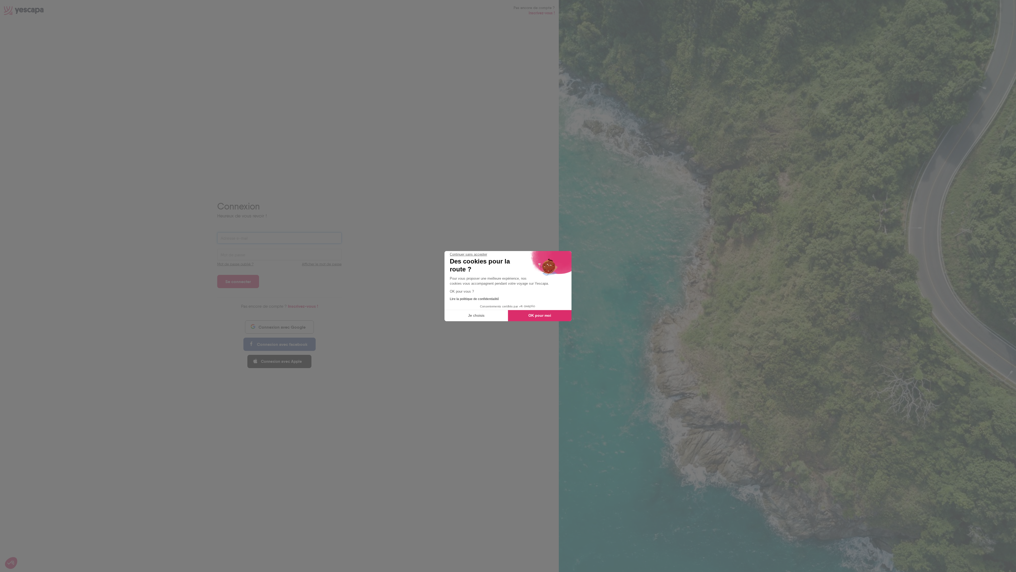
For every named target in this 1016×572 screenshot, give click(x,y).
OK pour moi (539, 315)
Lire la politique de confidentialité (474, 299)
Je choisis (476, 315)
